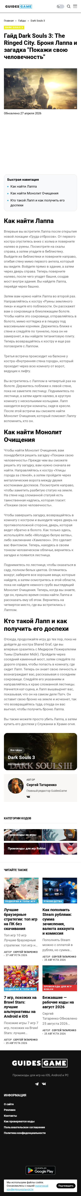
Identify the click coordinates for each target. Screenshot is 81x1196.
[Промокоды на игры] (40, 835)
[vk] (44, 1084)
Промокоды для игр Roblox (58, 987)
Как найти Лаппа (23, 186)
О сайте (9, 1104)
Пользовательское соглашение (24, 1127)
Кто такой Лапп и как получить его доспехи (37, 202)
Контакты (10, 1115)
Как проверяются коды (19, 1121)
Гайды (22, 20)
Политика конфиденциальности (25, 1133)
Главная (9, 20)
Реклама (9, 1109)
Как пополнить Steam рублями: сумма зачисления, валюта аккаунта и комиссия (58, 921)
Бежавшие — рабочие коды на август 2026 (58, 1002)
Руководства (53, 901)
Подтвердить (66, 1185)
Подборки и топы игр (20, 901)
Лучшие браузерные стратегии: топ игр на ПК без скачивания (20, 919)
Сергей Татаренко (42, 785)
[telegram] (37, 1084)
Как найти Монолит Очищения (34, 193)
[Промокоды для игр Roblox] (40, 849)
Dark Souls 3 (38, 20)
